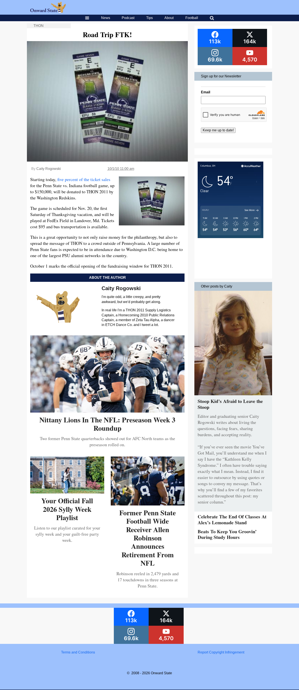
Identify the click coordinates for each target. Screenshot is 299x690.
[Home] (48, 11)
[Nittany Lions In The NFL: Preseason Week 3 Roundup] (107, 411)
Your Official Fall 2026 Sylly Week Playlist (67, 509)
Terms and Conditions (78, 652)
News (105, 18)
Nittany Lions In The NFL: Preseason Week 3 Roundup (107, 424)
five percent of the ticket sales (83, 179)
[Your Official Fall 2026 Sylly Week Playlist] (67, 492)
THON (38, 26)
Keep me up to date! (218, 130)
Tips (149, 18)
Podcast (128, 18)
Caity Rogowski (48, 169)
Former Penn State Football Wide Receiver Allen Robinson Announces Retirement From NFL (147, 537)
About (169, 18)
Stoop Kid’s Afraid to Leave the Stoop (230, 403)
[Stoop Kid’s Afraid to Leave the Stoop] (233, 396)
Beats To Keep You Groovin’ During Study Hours (227, 534)
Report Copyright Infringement (221, 652)
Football (191, 18)
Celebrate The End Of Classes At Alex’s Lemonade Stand (232, 519)
